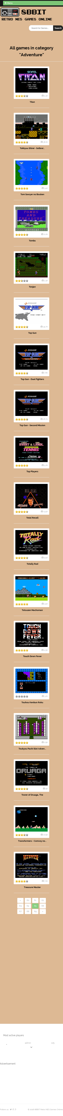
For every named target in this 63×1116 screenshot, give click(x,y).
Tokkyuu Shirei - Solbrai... (32, 148)
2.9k (46, 742)
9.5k (46, 557)
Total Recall (32, 518)
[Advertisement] (18, 963)
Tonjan (32, 287)
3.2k (46, 696)
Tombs (32, 240)
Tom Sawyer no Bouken (32, 194)
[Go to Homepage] (27, 21)
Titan (32, 102)
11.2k (46, 234)
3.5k (46, 604)
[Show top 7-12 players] (31, 1047)
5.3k (46, 96)
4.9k (46, 650)
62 (43, 900)
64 (28, 906)
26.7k (45, 419)
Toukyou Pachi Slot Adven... (32, 748)
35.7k (45, 326)
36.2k (45, 142)
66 (43, 906)
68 (28, 911)
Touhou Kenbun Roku (32, 702)
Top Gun (32, 333)
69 (35, 911)
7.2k (46, 881)
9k (47, 788)
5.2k (46, 465)
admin (28, 1043)
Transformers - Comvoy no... (32, 841)
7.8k (46, 373)
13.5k (45, 511)
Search (58, 28)
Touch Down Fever (32, 656)
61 (35, 900)
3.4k (46, 188)
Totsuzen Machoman (32, 610)
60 (28, 900)
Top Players (32, 471)
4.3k (46, 280)
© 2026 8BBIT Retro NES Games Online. (45, 1109)
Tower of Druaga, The (32, 795)
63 (20, 906)
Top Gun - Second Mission (32, 425)
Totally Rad (32, 564)
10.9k (45, 835)
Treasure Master (32, 887)
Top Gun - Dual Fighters (32, 379)
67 (20, 911)
